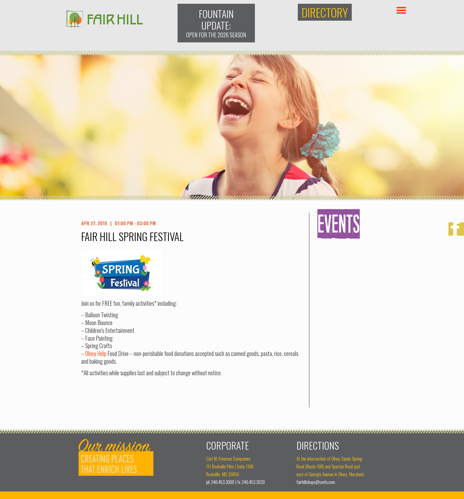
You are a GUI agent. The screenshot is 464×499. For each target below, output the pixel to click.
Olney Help (95, 353)
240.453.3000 (222, 481)
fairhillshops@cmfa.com (315, 481)
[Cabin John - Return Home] (104, 26)
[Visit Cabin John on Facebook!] (456, 229)
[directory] (325, 12)
